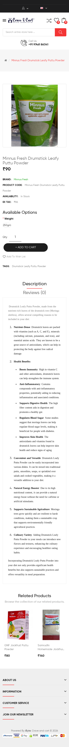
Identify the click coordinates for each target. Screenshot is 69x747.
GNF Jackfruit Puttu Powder (16, 647)
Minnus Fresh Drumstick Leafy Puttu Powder (38, 60)
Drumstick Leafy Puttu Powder (29, 266)
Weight (8, 218)
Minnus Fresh (21, 179)
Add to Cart (27, 247)
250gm (7, 225)
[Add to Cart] (8, 636)
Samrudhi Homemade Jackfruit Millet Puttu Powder (51, 647)
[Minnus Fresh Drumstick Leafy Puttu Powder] (34, 115)
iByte (28, 731)
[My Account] (25, 8)
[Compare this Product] (18, 636)
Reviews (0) (34, 293)
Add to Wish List (16, 256)
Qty (5, 237)
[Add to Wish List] (27, 636)
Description (34, 284)
